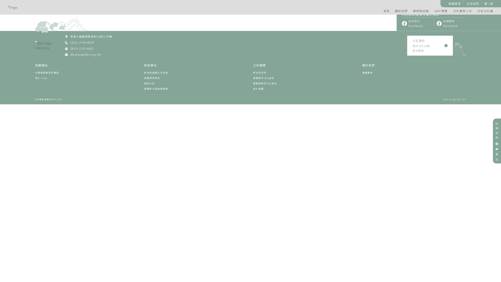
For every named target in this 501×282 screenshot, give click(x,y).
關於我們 (401, 11)
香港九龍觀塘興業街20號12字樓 (91, 36)
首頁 (386, 11)
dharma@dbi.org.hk (85, 54)
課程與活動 (421, 11)
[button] (441, 12)
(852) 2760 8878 (82, 42)
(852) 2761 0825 (82, 48)
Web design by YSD (454, 99)
